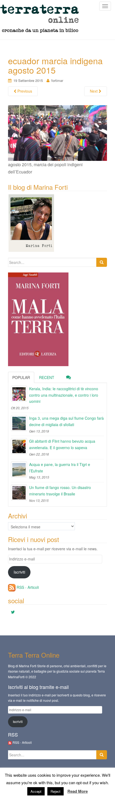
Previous (24, 91)
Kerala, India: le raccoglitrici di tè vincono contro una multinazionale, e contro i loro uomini (63, 395)
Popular (21, 377)
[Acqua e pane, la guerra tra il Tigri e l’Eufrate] (19, 469)
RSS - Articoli (27, 587)
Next (94, 91)
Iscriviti (19, 572)
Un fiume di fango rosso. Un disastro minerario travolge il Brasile (60, 490)
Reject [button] (55, 791)
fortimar (57, 80)
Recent (46, 377)
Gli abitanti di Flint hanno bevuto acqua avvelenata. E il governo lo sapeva (62, 444)
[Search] (101, 262)
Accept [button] (35, 791)
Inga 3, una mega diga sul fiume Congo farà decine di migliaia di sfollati (66, 421)
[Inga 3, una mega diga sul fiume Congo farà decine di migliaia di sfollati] (19, 423)
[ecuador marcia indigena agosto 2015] (57, 132)
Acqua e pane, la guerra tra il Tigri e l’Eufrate (59, 467)
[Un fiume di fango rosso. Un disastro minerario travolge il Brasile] (19, 492)
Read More (77, 791)
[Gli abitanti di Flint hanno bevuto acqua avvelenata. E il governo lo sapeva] (19, 446)
